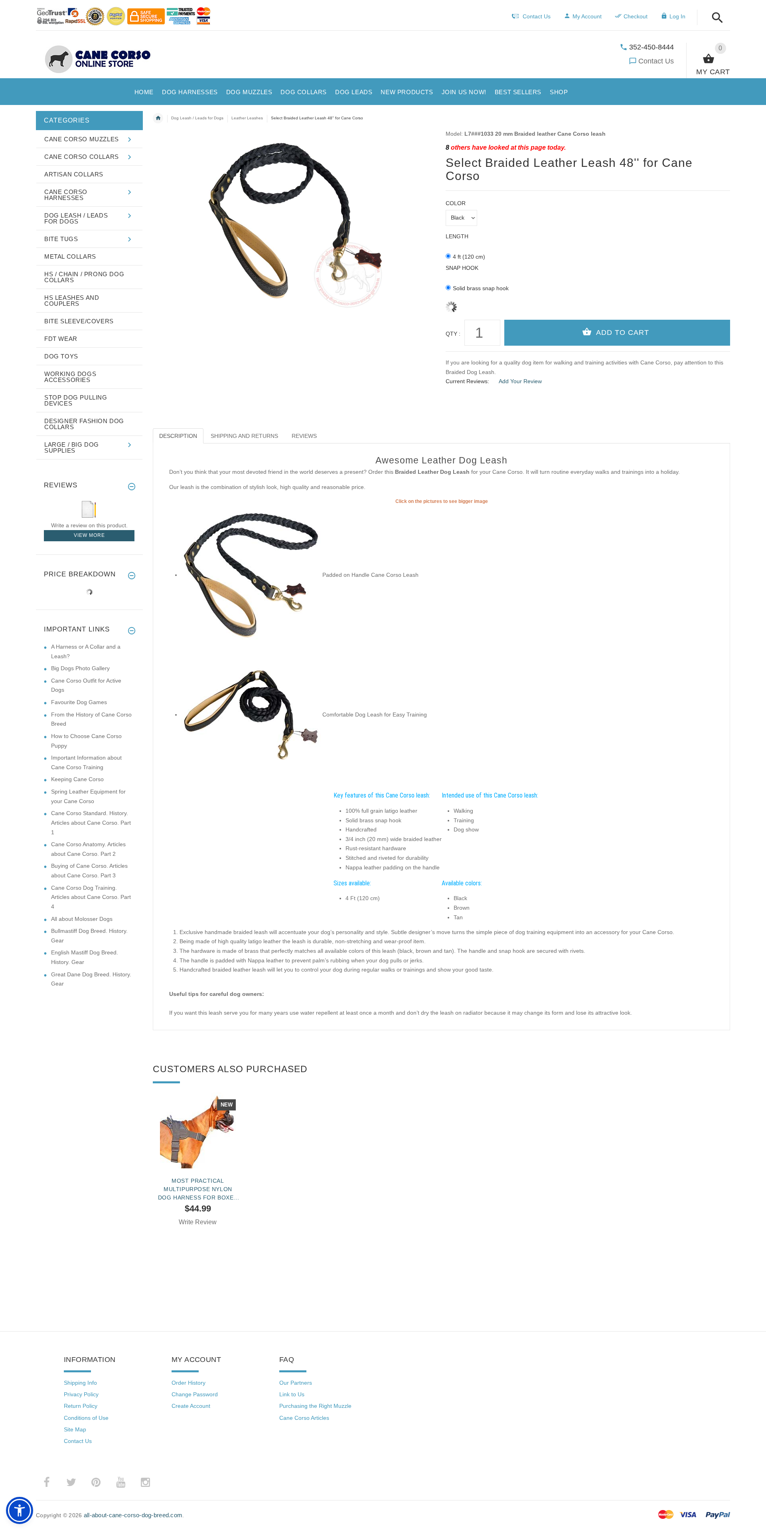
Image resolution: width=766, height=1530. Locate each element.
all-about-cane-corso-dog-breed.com (133, 1515)
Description (178, 436)
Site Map (75, 1429)
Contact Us (656, 61)
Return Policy (80, 1406)
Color (456, 203)
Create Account (191, 1406)
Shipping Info (80, 1383)
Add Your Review (520, 381)
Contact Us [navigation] (537, 16)
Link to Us (291, 1394)
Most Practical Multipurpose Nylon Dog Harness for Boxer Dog (198, 1189)
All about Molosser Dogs (82, 919)
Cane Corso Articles (304, 1418)
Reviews (304, 436)
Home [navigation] (158, 118)
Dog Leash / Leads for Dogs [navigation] (197, 118)
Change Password (195, 1394)
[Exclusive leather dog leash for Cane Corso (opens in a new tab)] (251, 575)
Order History (188, 1383)
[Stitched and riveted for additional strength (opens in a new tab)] (251, 714)
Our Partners (295, 1383)
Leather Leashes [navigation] (247, 118)
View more (89, 535)
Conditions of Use (86, 1418)
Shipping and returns (244, 436)
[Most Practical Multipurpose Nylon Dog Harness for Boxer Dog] (198, 1130)
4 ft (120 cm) (469, 256)
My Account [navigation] (587, 16)
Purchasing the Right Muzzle (315, 1406)
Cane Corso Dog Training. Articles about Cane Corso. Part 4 (91, 897)
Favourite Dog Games (79, 702)
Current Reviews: (467, 381)
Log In (677, 16)
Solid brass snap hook (481, 288)
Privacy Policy (81, 1394)
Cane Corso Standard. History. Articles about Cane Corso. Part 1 (91, 822)
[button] (715, 18)
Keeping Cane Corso (77, 779)
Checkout (636, 16)
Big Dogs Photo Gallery (80, 668)
